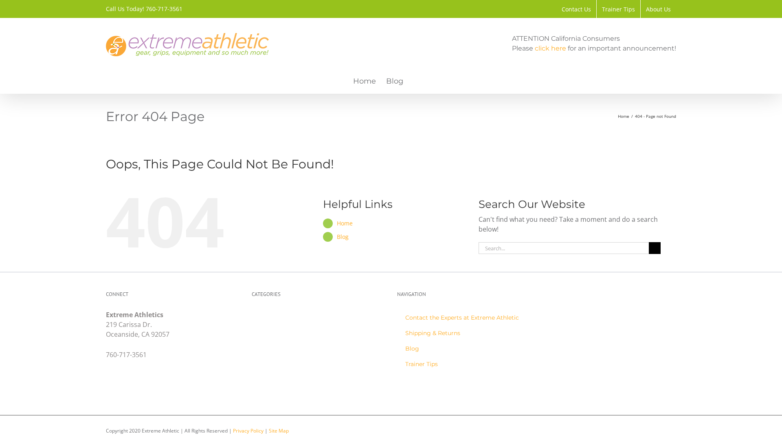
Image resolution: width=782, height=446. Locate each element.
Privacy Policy (248, 430)
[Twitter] (122, 388)
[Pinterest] (148, 388)
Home (345, 223)
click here (550, 48)
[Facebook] (109, 388)
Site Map (279, 430)
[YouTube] (135, 388)
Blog (343, 237)
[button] (416, 81)
